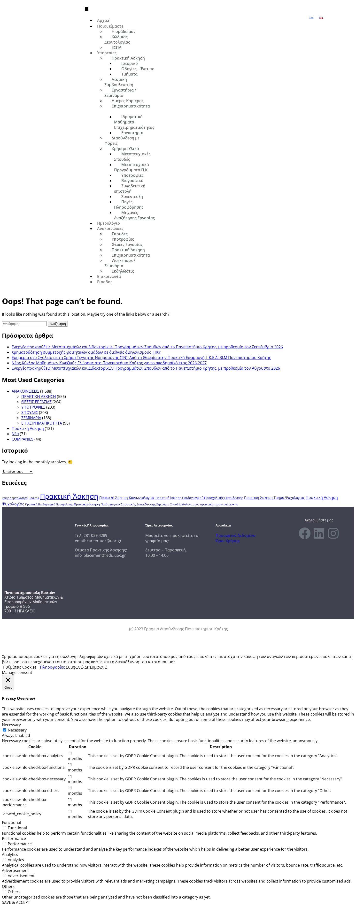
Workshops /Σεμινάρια (119, 263)
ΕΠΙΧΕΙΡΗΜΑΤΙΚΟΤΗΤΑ (41, 423)
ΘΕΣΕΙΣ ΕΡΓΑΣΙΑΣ (36, 401)
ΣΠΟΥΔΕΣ (29, 412)
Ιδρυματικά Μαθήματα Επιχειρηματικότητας (134, 122)
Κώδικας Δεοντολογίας (117, 39)
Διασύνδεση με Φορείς (121, 140)
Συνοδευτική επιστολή (129, 188)
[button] (202, 9)
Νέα (15, 433)
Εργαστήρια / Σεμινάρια (120, 92)
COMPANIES (22, 439)
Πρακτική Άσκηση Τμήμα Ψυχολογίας (274, 497)
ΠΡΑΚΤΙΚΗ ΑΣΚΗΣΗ (38, 396)
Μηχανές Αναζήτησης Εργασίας (134, 215)
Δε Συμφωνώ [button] (96, 667)
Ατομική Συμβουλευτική (118, 82)
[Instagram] (333, 533)
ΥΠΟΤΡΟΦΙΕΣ (33, 407)
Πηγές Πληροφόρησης (128, 204)
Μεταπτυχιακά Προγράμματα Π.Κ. (131, 167)
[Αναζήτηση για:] (25, 323)
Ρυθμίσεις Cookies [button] (20, 667)
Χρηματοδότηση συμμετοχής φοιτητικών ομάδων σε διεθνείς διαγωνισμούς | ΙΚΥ (86, 352)
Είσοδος (104, 281)
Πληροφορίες (52, 667)
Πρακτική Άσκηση (28, 428)
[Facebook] (305, 533)
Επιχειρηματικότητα (131, 106)
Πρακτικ (34, 498)
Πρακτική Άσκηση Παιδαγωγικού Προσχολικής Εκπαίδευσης (199, 498)
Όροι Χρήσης (228, 540)
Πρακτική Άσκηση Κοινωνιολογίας (127, 497)
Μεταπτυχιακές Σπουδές (132, 156)
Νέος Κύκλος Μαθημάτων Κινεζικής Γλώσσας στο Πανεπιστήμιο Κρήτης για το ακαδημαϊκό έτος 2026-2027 (109, 363)
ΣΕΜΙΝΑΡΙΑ (31, 417)
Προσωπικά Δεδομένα (235, 535)
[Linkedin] (319, 533)
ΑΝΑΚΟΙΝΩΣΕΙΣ (25, 391)
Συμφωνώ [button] (75, 667)
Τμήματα (129, 74)
